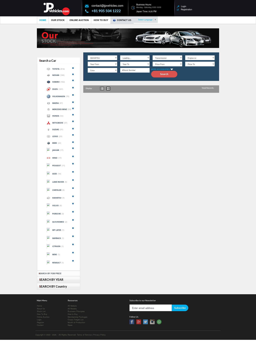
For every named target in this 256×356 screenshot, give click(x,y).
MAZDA (57, 103)
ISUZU (57, 89)
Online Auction (79, 20)
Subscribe (180, 307)
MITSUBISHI (59, 123)
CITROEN (58, 246)
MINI (56, 254)
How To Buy (101, 20)
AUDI (56, 174)
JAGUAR (57, 150)
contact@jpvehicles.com (107, 5)
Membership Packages (77, 317)
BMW (56, 143)
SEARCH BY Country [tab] (53, 286)
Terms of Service (84, 334)
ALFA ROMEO (59, 222)
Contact (40, 325)
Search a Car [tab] (47, 60)
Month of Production (76, 322)
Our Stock (58, 20)
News (70, 325)
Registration (185, 9)
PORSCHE (58, 213)
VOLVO (57, 205)
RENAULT (58, 262)
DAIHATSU (58, 198)
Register (40, 322)
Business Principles (76, 311)
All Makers (72, 305)
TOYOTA (58, 69)
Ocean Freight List (76, 319)
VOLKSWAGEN (60, 96)
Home (42, 20)
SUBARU (58, 82)
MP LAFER (58, 230)
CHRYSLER (58, 190)
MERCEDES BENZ (61, 109)
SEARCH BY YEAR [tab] (51, 279)
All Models (72, 308)
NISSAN (58, 75)
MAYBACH (58, 238)
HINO (56, 158)
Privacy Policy (99, 334)
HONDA (57, 116)
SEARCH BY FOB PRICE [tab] (50, 273)
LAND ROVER (59, 182)
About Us (41, 308)
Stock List (41, 311)
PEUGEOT (58, 165)
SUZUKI (57, 129)
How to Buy (73, 314)
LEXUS (57, 136)
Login (182, 6)
